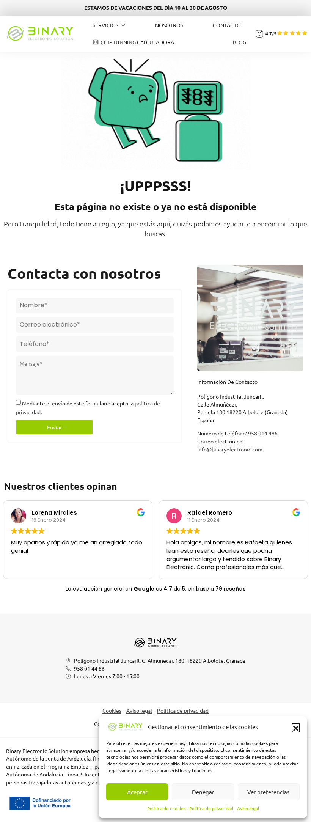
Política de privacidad (211, 808)
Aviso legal (248, 808)
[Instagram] (259, 34)
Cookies (111, 710)
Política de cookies (166, 808)
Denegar (203, 791)
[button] (296, 727)
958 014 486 (263, 433)
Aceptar (137, 791)
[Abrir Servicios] (123, 25)
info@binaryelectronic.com (229, 449)
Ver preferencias (268, 791)
